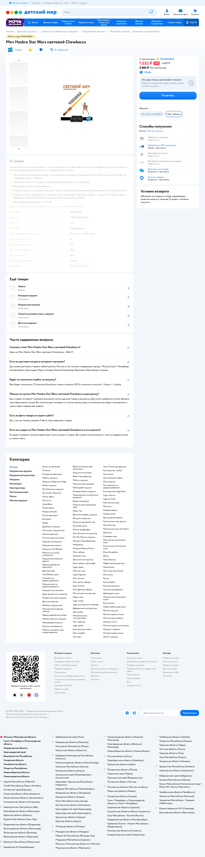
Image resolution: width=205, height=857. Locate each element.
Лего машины (109, 482)
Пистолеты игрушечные (53, 530)
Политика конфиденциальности (69, 676)
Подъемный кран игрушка (54, 598)
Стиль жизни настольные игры (114, 547)
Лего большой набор (112, 478)
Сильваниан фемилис (52, 474)
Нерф (45, 523)
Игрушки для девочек (52, 626)
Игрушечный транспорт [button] (22, 475)
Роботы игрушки (80, 480)
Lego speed (78, 625)
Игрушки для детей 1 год (84, 522)
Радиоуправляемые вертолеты (51, 566)
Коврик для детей (81, 501)
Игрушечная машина (51, 545)
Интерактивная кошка (113, 633)
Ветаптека (167, 676)
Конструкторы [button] (17, 487)
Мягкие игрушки (110, 610)
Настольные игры (111, 502)
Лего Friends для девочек (114, 467)
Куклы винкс (109, 603)
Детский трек (48, 571)
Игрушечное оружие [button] (21, 471)
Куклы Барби (109, 582)
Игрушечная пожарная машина (52, 610)
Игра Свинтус (109, 559)
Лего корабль (79, 633)
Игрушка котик (110, 622)
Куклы (106, 578)
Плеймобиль (48, 508)
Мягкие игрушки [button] (18, 500)
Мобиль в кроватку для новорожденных (52, 631)
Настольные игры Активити (116, 529)
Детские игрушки (26, 31)
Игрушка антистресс (82, 473)
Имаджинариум (110, 510)
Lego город (78, 567)
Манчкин (107, 506)
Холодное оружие (119, 31)
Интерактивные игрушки (84, 491)
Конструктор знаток (82, 629)
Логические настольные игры (114, 541)
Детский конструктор (83, 559)
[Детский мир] (31, 12)
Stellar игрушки (49, 485)
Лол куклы (108, 574)
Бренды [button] (14, 466)
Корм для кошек (170, 661)
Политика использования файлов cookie (69, 680)
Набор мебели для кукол (114, 607)
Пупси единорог (50, 515)
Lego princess (109, 499)
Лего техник (78, 578)
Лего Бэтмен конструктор (85, 533)
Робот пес (77, 511)
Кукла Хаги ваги (80, 526)
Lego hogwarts (79, 574)
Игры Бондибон (110, 552)
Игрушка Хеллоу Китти (83, 548)
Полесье (46, 470)
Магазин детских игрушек (54, 619)
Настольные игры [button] (19, 492)
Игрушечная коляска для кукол (114, 598)
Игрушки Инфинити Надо (54, 482)
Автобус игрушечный (52, 605)
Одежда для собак (171, 672)
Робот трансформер (82, 476)
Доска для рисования (113, 517)
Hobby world (109, 514)
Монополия (108, 567)
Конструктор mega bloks (114, 491)
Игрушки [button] (14, 479)
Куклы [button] (13, 496)
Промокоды (60, 672)
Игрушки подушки (111, 629)
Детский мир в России (16, 717)
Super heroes (79, 586)
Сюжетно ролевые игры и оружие (59, 31)
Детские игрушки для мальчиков (82, 467)
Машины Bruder (49, 511)
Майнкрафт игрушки (82, 488)
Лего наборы (79, 552)
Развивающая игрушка (52, 622)
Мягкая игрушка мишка (113, 614)
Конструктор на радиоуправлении (111, 486)
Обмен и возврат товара (65, 665)
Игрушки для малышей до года (84, 506)
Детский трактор (50, 601)
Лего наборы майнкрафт (84, 563)
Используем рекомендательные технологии (26, 714)
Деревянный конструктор (85, 608)
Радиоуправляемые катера (54, 615)
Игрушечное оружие (94, 31)
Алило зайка (48, 496)
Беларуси (44, 717)
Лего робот (78, 612)
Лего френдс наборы (82, 589)
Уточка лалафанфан (81, 529)
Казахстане (33, 717)
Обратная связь (61, 689)
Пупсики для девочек (113, 589)
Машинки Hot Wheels (52, 549)
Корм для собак (170, 668)
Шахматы (107, 532)
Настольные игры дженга (114, 521)
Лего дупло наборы (82, 582)
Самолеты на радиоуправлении (50, 579)
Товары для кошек (171, 658)
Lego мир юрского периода (85, 604)
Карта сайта (59, 692)
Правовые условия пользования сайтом (45, 711)
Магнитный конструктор (84, 593)
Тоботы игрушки (49, 478)
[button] (191, 22)
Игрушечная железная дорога (52, 560)
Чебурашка (78, 544)
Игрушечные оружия (52, 541)
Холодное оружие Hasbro (146, 31)
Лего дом (77, 637)
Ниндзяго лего (79, 556)
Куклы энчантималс (51, 467)
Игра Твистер (109, 525)
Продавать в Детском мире (67, 661)
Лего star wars (79, 571)
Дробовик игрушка (51, 526)
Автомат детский (50, 534)
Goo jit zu (46, 500)
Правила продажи (62, 668)
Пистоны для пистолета (53, 538)
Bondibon (46, 519)
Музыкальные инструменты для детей (85, 496)
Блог (129, 682)
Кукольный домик (111, 586)
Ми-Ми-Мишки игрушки (84, 537)
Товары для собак (171, 665)
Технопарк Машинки (51, 493)
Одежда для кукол (111, 593)
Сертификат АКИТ (63, 685)
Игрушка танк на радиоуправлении (50, 585)
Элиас (106, 556)
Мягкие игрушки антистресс (116, 625)
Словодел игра (110, 536)
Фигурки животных (82, 518)
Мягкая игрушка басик (113, 618)
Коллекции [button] (16, 483)
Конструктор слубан (112, 470)
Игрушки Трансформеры (84, 541)
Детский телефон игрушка (85, 514)
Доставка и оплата (62, 658)
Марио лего (78, 597)
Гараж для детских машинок (55, 594)
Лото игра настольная (113, 571)
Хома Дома (47, 504)
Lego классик (109, 495)
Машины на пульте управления (50, 554)
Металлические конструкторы (80, 616)
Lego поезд (78, 601)
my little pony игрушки (52, 489)
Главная (10, 31)
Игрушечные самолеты (52, 590)
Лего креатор (79, 622)
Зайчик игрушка (110, 637)
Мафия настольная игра (113, 563)
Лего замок (108, 474)
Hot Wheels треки (50, 574)
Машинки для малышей (83, 484)
